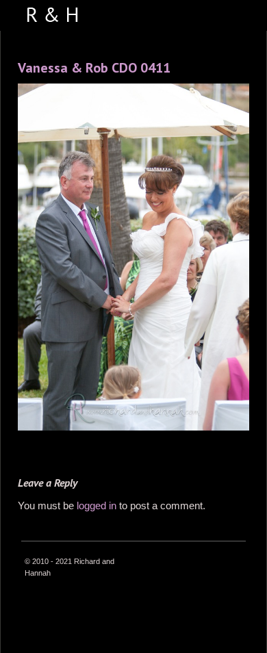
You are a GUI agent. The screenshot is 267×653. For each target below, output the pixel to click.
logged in (96, 505)
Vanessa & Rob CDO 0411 (94, 68)
